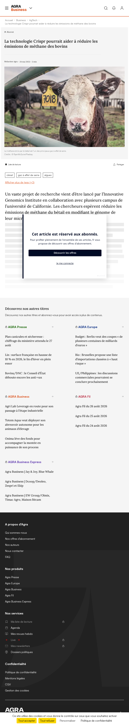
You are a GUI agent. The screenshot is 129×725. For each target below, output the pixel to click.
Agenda (15, 627)
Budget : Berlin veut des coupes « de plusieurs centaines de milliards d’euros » (99, 341)
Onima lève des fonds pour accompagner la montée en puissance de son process (23, 443)
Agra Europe (12, 583)
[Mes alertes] (114, 8)
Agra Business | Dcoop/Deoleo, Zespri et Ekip (25, 484)
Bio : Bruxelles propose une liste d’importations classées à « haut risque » (96, 359)
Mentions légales (15, 678)
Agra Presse (12, 577)
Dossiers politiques (22, 652)
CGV (8, 684)
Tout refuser (47, 720)
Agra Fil (9, 595)
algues (48, 175)
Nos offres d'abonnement (20, 538)
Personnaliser (67, 720)
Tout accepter (26, 720)
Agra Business (13, 589)
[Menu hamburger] (6, 8)
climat (10, 175)
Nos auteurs (12, 544)
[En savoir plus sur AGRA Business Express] (52, 462)
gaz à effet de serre (28, 175)
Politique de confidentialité (20, 672)
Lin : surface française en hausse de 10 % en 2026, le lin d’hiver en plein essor (28, 359)
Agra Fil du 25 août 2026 (91, 416)
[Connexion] (122, 8)
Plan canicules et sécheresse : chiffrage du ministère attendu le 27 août (28, 341)
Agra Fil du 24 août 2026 (91, 425)
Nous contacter (14, 551)
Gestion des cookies (17, 690)
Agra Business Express (18, 601)
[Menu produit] (30, 8)
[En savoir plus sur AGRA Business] (52, 396)
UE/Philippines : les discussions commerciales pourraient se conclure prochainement (96, 377)
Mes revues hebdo (22, 633)
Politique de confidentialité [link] (96, 720)
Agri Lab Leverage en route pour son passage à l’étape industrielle (29, 408)
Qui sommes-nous (16, 532)
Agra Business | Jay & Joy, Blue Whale (29, 472)
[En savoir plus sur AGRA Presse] (52, 327)
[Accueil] (19, 709)
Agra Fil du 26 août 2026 (91, 406)
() (19, 182)
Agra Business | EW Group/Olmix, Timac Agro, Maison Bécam (27, 498)
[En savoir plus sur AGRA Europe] (123, 327)
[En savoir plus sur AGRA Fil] (123, 396)
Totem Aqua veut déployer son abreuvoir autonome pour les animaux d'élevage (25, 424)
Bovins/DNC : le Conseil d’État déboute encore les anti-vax (25, 375)
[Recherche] (106, 8)
